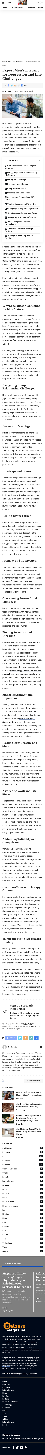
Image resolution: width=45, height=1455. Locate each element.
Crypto (22, 1173)
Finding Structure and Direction (21, 204)
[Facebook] (13, 1447)
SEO (22, 1231)
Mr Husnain (8, 91)
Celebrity (22, 1165)
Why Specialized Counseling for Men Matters (20, 167)
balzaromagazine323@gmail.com (24, 1373)
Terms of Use (27, 1024)
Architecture (22, 1148)
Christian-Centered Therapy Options (19, 230)
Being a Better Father (16, 188)
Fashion (22, 1185)
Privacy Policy (32, 1026)
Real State (22, 1226)
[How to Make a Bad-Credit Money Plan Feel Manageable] (8, 1095)
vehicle (22, 1251)
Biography (22, 1152)
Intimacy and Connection (18, 193)
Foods (22, 1189)
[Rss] (26, 1447)
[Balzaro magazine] (22, 2)
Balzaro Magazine (18, 1336)
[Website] (41, 1047)
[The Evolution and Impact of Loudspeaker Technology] (8, 1107)
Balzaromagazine (36, 1439)
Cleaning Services (22, 1169)
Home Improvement (22, 1206)
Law (22, 1210)
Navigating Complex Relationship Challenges (21, 174)
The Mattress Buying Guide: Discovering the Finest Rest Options (28, 1131)
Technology (20, 1110)
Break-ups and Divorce (17, 184)
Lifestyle (19, 1124)
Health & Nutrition (22, 1202)
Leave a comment (34, 1080)
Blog (22, 1156)
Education (22, 1177)
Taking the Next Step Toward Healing (19, 237)
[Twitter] (17, 1447)
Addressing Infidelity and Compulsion (17, 223)
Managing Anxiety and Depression (22, 208)
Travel (22, 1247)
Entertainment (22, 1181)
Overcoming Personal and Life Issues (20, 198)
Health (4, 65)
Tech (22, 1239)
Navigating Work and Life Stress (22, 217)
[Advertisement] (22, 34)
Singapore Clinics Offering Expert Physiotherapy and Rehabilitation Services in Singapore (16, 1280)
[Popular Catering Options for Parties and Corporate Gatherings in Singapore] (8, 1118)
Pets (22, 1222)
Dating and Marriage (16, 180)
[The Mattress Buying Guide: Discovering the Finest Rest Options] (8, 1132)
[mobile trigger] (4, 2)
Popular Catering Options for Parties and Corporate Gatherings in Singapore (29, 1118)
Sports (22, 1235)
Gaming (22, 1193)
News (22, 1218)
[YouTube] (21, 1447)
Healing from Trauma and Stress (22, 213)
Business (19, 1098)
